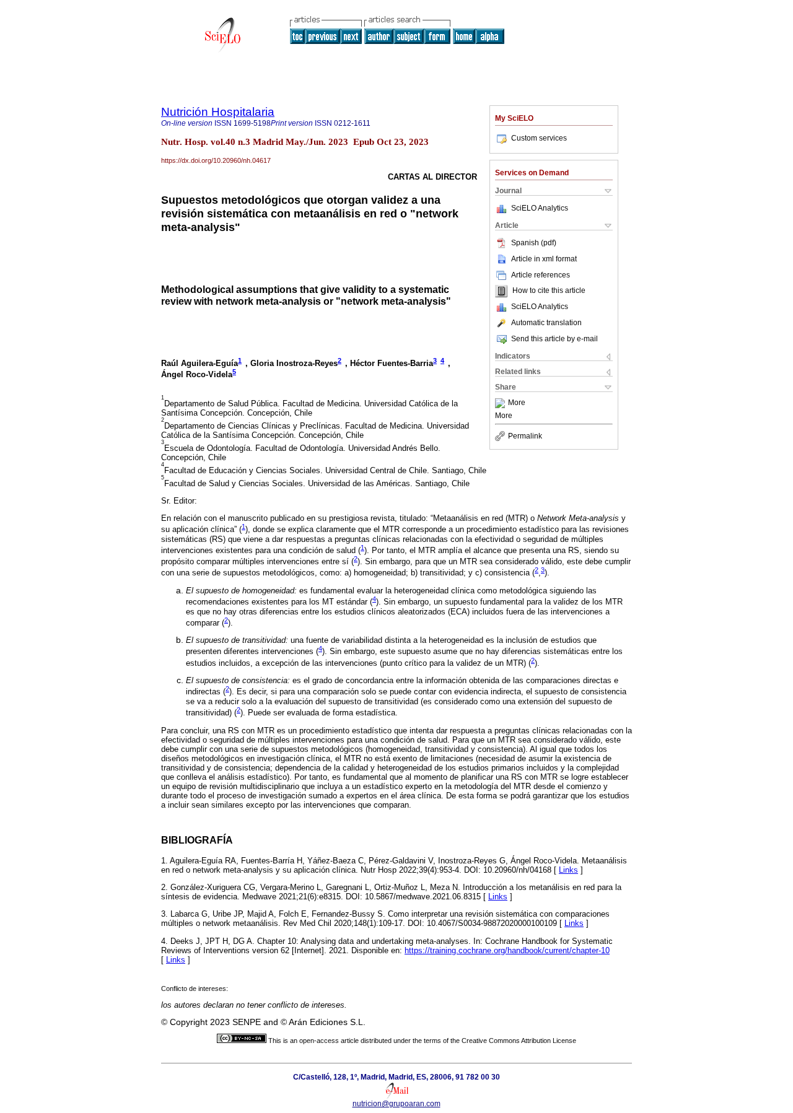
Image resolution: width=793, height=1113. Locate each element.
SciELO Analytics (539, 208)
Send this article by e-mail (554, 338)
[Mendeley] (501, 403)
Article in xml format (544, 259)
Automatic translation (546, 322)
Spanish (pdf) (533, 242)
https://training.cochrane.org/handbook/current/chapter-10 (507, 950)
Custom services (539, 138)
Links (568, 870)
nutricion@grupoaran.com (396, 1103)
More (516, 403)
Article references (540, 275)
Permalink (525, 436)
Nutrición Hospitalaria (217, 111)
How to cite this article (548, 291)
